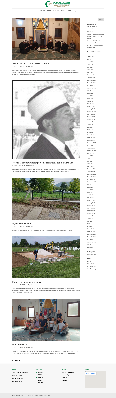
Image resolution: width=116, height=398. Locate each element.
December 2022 (91, 174)
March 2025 (90, 103)
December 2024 (91, 111)
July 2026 (90, 62)
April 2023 (90, 163)
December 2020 (91, 234)
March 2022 (90, 197)
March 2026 (90, 72)
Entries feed (90, 263)
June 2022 (90, 190)
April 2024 (90, 132)
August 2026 (90, 59)
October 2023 (91, 148)
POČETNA (42, 10)
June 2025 (90, 96)
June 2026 (90, 64)
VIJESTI (49, 10)
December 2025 (91, 80)
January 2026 (91, 77)
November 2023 (91, 145)
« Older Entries (16, 360)
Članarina (56, 10)
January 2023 (91, 171)
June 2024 (90, 127)
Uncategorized (30, 66)
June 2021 (90, 221)
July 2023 (90, 156)
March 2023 (90, 166)
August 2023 (90, 153)
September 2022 (91, 182)
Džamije (63, 10)
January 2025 (91, 109)
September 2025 (91, 88)
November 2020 (91, 236)
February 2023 (91, 169)
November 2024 (91, 114)
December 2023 (91, 142)
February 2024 (91, 137)
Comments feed (91, 266)
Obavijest (89, 31)
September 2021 (91, 213)
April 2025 (90, 101)
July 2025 (90, 93)
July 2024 (90, 124)
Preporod (64, 377)
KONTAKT (70, 10)
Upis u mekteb (19, 344)
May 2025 (90, 98)
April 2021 (90, 226)
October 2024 (91, 116)
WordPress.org (91, 269)
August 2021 (90, 216)
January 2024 (91, 140)
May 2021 (90, 223)
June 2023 (90, 158)
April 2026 (90, 69)
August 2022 (90, 184)
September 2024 (91, 119)
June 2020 (90, 247)
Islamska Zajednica (67, 375)
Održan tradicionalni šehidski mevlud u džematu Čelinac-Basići (95, 36)
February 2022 (91, 200)
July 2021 (90, 218)
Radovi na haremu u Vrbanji (26, 282)
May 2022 (90, 192)
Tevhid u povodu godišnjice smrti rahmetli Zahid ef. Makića (42, 162)
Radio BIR (64, 380)
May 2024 (90, 129)
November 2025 (91, 82)
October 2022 (91, 179)
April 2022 (90, 195)
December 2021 (91, 205)
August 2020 (90, 244)
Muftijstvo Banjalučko (68, 372)
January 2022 (91, 203)
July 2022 (90, 187)
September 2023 (91, 150)
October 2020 (91, 239)
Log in (89, 261)
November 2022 (91, 176)
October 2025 (91, 85)
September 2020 (91, 242)
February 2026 (91, 75)
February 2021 (91, 231)
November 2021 (91, 208)
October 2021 (91, 210)
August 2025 (90, 90)
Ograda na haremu (22, 223)
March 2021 (90, 229)
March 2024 (90, 135)
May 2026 (90, 67)
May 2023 (90, 161)
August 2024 (90, 122)
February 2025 (91, 106)
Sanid (15, 66)
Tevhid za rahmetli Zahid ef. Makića (30, 63)
